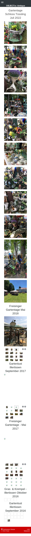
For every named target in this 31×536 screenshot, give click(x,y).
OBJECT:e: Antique (15, 6)
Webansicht (27, 530)
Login (28, 529)
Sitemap (13, 529)
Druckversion (6, 529)
